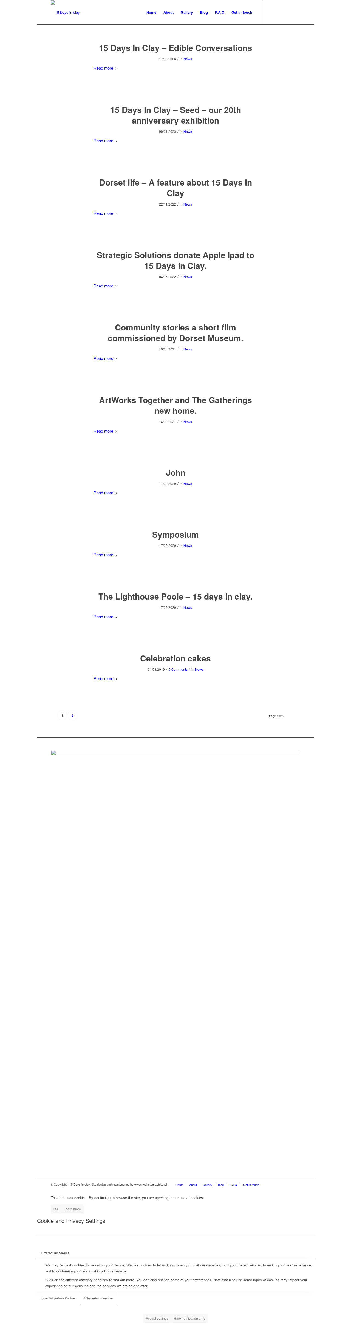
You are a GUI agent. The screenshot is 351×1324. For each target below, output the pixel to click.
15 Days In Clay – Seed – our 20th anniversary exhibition (175, 115)
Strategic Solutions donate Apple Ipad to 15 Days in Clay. (175, 260)
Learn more (72, 1208)
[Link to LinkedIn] (288, 12)
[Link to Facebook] (271, 12)
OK (55, 1208)
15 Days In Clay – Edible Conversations (175, 47)
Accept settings (157, 1318)
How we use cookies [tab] (55, 1253)
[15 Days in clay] (65, 12)
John (175, 472)
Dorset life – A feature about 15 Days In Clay (175, 187)
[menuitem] (151, 12)
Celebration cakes (175, 658)
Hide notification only (189, 1318)
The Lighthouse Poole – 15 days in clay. (175, 596)
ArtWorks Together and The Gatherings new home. (175, 405)
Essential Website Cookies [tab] (58, 1298)
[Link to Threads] (296, 12)
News (187, 58)
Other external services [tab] (98, 1298)
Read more (103, 68)
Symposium (175, 534)
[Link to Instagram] (280, 12)
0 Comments (178, 669)
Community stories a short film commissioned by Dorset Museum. (175, 332)
